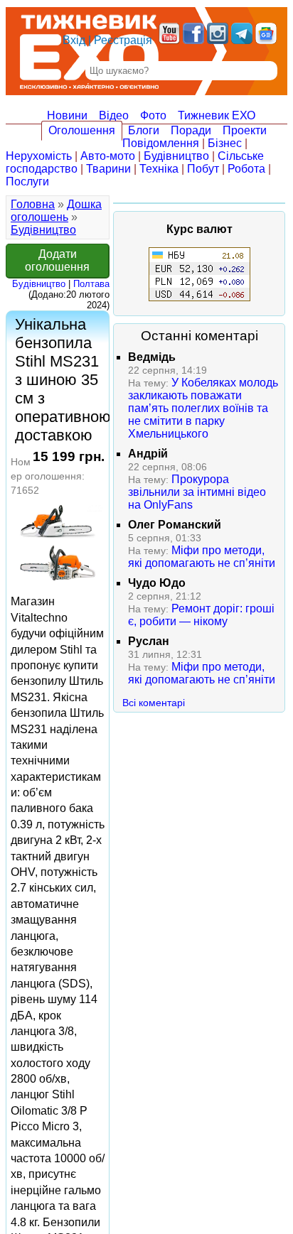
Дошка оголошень (56, 210)
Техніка (159, 169)
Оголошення (81, 130)
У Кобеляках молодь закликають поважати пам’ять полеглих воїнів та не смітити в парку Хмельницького (203, 408)
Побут (203, 169)
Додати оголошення (57, 260)
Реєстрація (123, 40)
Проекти (245, 130)
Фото (153, 115)
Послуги (27, 181)
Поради (191, 130)
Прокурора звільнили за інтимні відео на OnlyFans (197, 492)
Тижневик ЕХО (216, 115)
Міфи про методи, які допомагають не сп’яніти (201, 556)
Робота (246, 169)
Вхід (74, 40)
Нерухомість (39, 156)
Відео (114, 115)
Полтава (91, 283)
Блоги (143, 130)
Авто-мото (107, 156)
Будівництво (176, 156)
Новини (67, 115)
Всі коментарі (153, 702)
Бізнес (225, 143)
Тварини (108, 169)
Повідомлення (160, 143)
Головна (33, 204)
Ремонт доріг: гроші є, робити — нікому (201, 614)
